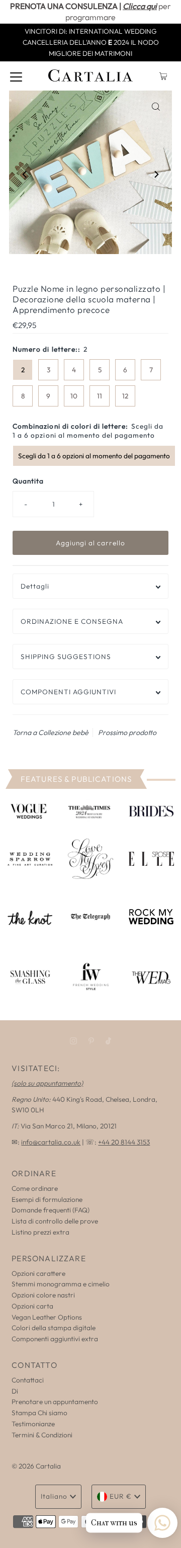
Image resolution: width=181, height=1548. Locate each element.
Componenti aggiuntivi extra (55, 1338)
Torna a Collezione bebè (50, 732)
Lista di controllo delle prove (55, 1221)
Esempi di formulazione (47, 1199)
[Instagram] (73, 1040)
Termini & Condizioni (42, 1434)
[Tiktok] (108, 1040)
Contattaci (28, 1379)
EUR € (121, 1496)
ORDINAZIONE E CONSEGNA (72, 621)
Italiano (54, 1496)
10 (73, 395)
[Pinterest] (91, 1040)
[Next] (156, 174)
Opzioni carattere (38, 1273)
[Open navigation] (16, 76)
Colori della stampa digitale (54, 1327)
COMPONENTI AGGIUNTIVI (68, 691)
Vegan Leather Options (47, 1317)
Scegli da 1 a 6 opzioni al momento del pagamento (94, 455)
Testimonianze (33, 1423)
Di (15, 1391)
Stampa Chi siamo (39, 1412)
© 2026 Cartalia (36, 1466)
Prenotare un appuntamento (55, 1401)
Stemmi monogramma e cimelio (61, 1283)
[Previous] (25, 174)
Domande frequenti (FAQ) (50, 1209)
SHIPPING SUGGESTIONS (66, 656)
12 (125, 395)
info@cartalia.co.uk (50, 1142)
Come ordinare (35, 1188)
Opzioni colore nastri (43, 1294)
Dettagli (35, 586)
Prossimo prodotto (127, 732)
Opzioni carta (32, 1306)
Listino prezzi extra (40, 1232)
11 (99, 395)
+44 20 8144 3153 (124, 1142)
